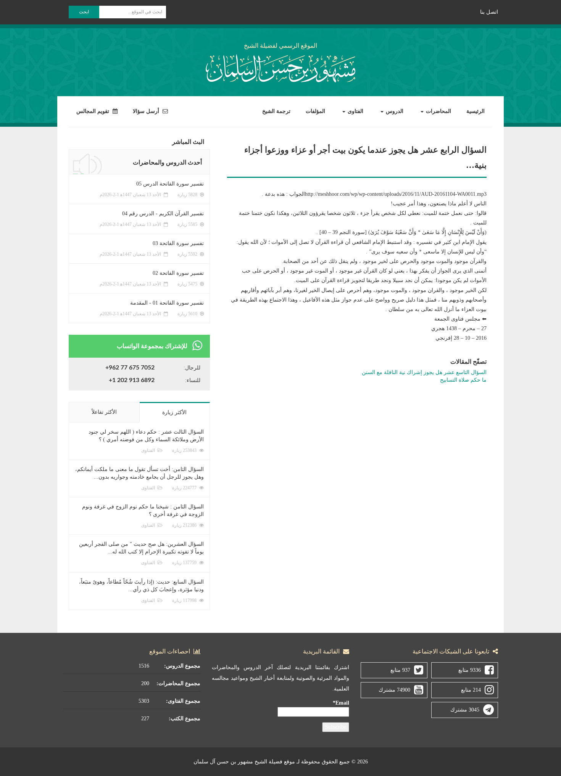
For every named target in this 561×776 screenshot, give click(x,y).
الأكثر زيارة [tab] (174, 412)
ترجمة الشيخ (276, 111)
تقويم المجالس (93, 111)
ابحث (84, 12)
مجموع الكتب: (184, 718)
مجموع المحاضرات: (178, 683)
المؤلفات (315, 111)
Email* (341, 703)
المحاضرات (437, 111)
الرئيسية (475, 111)
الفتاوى (354, 111)
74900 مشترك (394, 690)
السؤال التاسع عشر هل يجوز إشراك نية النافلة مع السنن (424, 372)
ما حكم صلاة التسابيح (463, 380)
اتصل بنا (489, 12)
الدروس (393, 111)
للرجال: (192, 368)
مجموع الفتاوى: (183, 701)
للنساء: (192, 380)
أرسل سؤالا (147, 111)
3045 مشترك (464, 710)
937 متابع (400, 670)
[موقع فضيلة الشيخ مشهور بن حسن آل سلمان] (280, 67)
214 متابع (471, 690)
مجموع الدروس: (182, 666)
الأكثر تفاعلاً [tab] (104, 412)
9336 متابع (469, 670)
